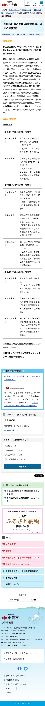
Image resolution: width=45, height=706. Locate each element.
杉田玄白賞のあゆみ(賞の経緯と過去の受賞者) (23, 492)
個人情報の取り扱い (12, 680)
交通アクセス (11, 653)
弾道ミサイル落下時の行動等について (23, 558)
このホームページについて (14, 676)
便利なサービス (13, 584)
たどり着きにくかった (16, 459)
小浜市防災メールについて (18, 564)
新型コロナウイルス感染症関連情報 (22, 571)
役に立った (12, 446)
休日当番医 (11, 544)
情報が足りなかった (15, 450)
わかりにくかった (14, 455)
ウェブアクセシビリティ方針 (15, 684)
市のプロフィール (29, 653)
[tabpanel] (22, 521)
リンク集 (7, 692)
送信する (22, 467)
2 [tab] (10, 537)
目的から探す (12, 578)
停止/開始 (3, 537)
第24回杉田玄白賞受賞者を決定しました (23, 499)
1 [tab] (7, 537)
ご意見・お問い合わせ (15, 659)
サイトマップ (9, 688)
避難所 (9, 551)
